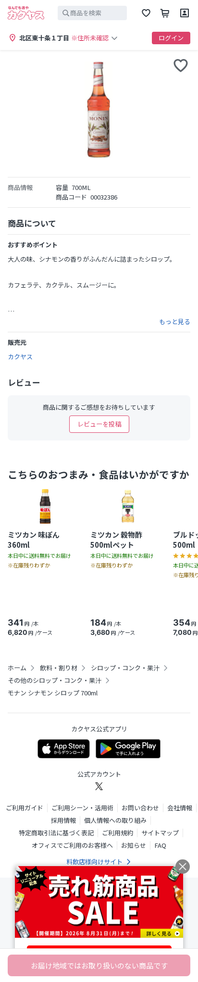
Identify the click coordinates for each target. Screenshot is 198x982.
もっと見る (174, 321)
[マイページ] (184, 13)
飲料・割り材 (58, 668)
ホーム (17, 668)
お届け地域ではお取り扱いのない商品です (99, 965)
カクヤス (20, 356)
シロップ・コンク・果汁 (125, 668)
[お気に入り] (146, 13)
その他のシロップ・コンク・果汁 (54, 680)
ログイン (171, 37)
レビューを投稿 (99, 423)
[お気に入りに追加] (180, 65)
